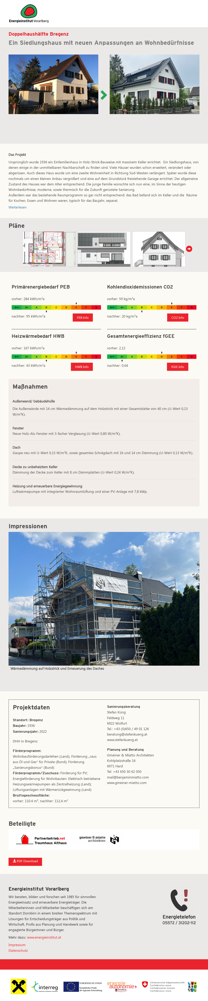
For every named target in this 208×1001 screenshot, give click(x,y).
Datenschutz (18, 950)
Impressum (17, 944)
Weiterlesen (18, 207)
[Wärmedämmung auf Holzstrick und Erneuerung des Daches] (104, 599)
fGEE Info (177, 367)
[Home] (29, 13)
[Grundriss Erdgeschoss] (49, 249)
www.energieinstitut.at (44, 937)
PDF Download (27, 861)
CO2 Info (177, 317)
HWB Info (82, 367)
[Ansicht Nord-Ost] (158, 249)
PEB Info (83, 317)
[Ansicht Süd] (104, 249)
